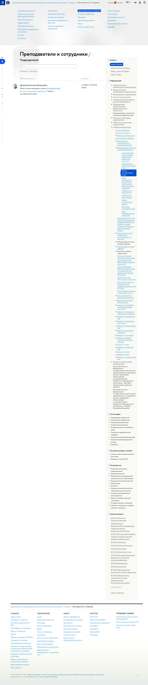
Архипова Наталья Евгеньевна (33, 85)
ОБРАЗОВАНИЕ (43, 613)
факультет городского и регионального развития (126, 313)
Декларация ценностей (26, 11)
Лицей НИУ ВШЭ (123, 130)
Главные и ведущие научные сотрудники (121, 499)
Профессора (115, 483)
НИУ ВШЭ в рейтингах (26, 26)
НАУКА (66, 613)
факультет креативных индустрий (125, 332)
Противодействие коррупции (21, 643)
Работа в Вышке (16, 668)
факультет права (123, 345)
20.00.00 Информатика (119, 563)
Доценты (114, 486)
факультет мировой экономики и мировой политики (125, 340)
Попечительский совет (56, 17)
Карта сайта (100, 674)
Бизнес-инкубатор (123, 133)
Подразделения (29, 60)
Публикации (94, 635)
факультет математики (125, 335)
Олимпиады (41, 623)
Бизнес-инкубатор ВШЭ (45, 644)
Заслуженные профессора (120, 420)
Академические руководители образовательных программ (122, 489)
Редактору (137, 675)
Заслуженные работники (119, 422)
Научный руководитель (86, 20)
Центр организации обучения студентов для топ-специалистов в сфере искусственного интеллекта (126, 271)
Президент (82, 17)
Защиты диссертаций (70, 629)
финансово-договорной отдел (128, 208)
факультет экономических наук (126, 358)
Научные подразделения (71, 617)
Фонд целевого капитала (19, 640)
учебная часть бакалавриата (127, 192)
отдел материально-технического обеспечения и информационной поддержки (128, 183)
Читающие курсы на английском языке (122, 428)
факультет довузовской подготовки (125, 322)
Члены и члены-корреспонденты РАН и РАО (122, 455)
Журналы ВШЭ (95, 632)
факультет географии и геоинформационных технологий (125, 307)
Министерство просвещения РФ (127, 622)
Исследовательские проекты (73, 620)
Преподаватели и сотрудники (21, 628)
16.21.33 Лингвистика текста (121, 552)
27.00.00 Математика (118, 567)
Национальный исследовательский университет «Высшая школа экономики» (36, 607)
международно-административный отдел (129, 166)
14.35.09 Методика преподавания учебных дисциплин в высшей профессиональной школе (123, 536)
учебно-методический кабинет (127, 202)
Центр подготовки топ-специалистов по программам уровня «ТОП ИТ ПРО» (126, 285)
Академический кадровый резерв (123, 437)
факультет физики (123, 352)
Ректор (80, 24)
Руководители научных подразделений (119, 470)
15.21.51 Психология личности (122, 545)
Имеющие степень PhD (119, 459)
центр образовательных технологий (128, 213)
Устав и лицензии (114, 11)
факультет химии (123, 354)
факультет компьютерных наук (126, 327)
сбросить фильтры (117, 593)
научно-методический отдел (127, 173)
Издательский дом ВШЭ (98, 620)
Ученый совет (53, 11)
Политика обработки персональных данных (80, 674)
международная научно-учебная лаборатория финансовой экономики (127, 157)
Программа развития (25, 20)
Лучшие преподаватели (119, 425)
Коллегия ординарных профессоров (55, 27)
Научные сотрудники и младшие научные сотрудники (122, 506)
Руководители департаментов (122, 481)
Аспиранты (115, 444)
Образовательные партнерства (47, 647)
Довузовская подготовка (45, 620)
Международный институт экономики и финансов (126, 149)
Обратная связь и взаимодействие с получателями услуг (48, 652)
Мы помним (22, 38)
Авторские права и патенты (117, 24)
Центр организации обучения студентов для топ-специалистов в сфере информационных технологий (126, 260)
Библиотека (94, 617)
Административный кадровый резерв (121, 441)
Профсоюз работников (86, 27)
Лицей (39, 617)
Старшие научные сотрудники (121, 503)
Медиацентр (94, 629)
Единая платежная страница (20, 665)
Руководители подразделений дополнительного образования (122, 477)
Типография (94, 626)
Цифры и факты (23, 23)
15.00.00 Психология (118, 542)
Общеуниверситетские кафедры (125, 248)
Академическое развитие (71, 632)
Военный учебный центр (126, 136)
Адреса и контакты (34, 674)
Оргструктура (113, 14)
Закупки (13, 634)
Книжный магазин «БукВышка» (100, 623)
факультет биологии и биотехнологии (125, 301)
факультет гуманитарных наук (126, 317)
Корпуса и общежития (18, 631)
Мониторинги (68, 623)
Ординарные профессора (120, 417)
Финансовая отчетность (116, 17)
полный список (116, 587)
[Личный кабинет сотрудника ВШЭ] (140, 2)
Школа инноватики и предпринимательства (125, 297)
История (21, 35)
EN (130, 2)
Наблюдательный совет (56, 14)
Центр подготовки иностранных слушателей (126, 279)
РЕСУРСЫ (94, 613)
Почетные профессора (86, 14)
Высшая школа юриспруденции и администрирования (124, 143)
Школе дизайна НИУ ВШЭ (49, 677)
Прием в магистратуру (44, 632)
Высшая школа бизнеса (125, 138)
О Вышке (67, 607)
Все (2, 57)
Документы (112, 20)
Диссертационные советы (72, 626)
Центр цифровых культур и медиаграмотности (126, 292)
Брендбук (111, 27)
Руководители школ (118, 474)
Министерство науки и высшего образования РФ (127, 618)
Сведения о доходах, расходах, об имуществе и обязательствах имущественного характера (21, 648)
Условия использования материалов (53, 674)
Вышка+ (39, 629)
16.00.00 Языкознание (118, 549)
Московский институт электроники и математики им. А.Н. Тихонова (125, 236)
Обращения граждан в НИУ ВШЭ (22, 637)
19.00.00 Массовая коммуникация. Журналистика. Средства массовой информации (123, 557)
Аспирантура (41, 635)
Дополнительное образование (47, 638)
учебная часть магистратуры (127, 196)
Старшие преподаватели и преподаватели (120, 494)
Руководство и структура (19, 620)
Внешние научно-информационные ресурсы (72, 639)
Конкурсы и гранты (69, 635)
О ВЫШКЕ (15, 613)
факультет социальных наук (125, 348)
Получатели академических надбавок (121, 433)
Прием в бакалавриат (44, 626)
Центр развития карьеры (45, 641)
